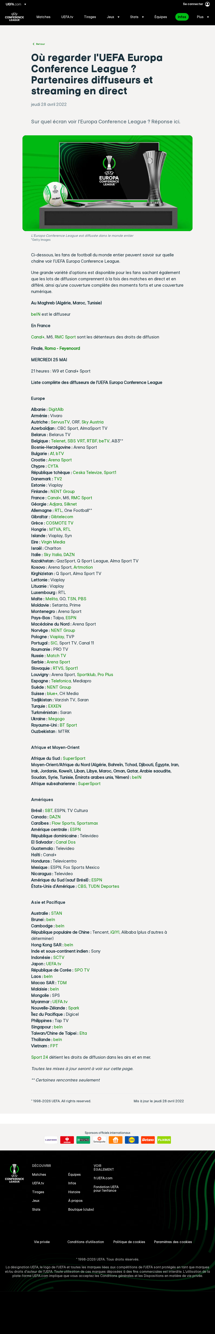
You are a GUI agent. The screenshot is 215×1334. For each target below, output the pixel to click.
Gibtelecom (62, 516)
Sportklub (86, 674)
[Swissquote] (99, 1140)
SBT (48, 810)
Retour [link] (40, 43)
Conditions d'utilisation (85, 1242)
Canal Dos (66, 842)
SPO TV (82, 970)
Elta (83, 1033)
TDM (62, 982)
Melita (51, 598)
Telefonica (61, 680)
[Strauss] (67, 1140)
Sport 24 (39, 1057)
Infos (72, 1183)
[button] (113, 17)
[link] (43, 17)
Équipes (74, 1174)
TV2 (58, 478)
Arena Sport (60, 459)
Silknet (70, 504)
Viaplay (57, 636)
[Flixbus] (164, 1140)
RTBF (92, 440)
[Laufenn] (51, 1140)
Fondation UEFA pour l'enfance (106, 1189)
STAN (56, 913)
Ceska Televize (87, 472)
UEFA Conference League (14, 17)
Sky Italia (53, 554)
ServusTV (60, 421)
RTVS (58, 668)
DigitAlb (56, 409)
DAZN (69, 554)
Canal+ (38, 336)
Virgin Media (53, 541)
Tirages (38, 1192)
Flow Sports (63, 823)
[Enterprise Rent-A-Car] (83, 1140)
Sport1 (110, 472)
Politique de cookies (129, 1242)
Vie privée (42, 1242)
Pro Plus (105, 674)
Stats (36, 1209)
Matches (39, 1174)
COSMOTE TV (59, 523)
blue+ (52, 693)
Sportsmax (87, 823)
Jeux (35, 1200)
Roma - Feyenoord (62, 348)
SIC (53, 642)
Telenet (58, 440)
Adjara (55, 504)
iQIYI (114, 932)
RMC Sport (65, 336)
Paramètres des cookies (173, 1242)
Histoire (74, 1192)
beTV (104, 440)
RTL (58, 510)
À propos (75, 1200)
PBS (82, 598)
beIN (36, 314)
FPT (54, 1045)
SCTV (58, 957)
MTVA (55, 529)
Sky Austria (92, 421)
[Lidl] (132, 1140)
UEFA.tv (53, 963)
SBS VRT (76, 440)
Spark (73, 1007)
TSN (71, 598)
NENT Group (62, 491)
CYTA (53, 466)
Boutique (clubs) (81, 1209)
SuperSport (74, 758)
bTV (60, 453)
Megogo (56, 718)
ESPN (71, 617)
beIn (50, 919)
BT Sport (68, 725)
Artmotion (83, 567)
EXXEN (54, 706)
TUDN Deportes (103, 886)
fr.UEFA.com (103, 1178)
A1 (52, 453)
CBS (82, 886)
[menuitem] (44, 17)
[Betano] (148, 1140)
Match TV (56, 655)
